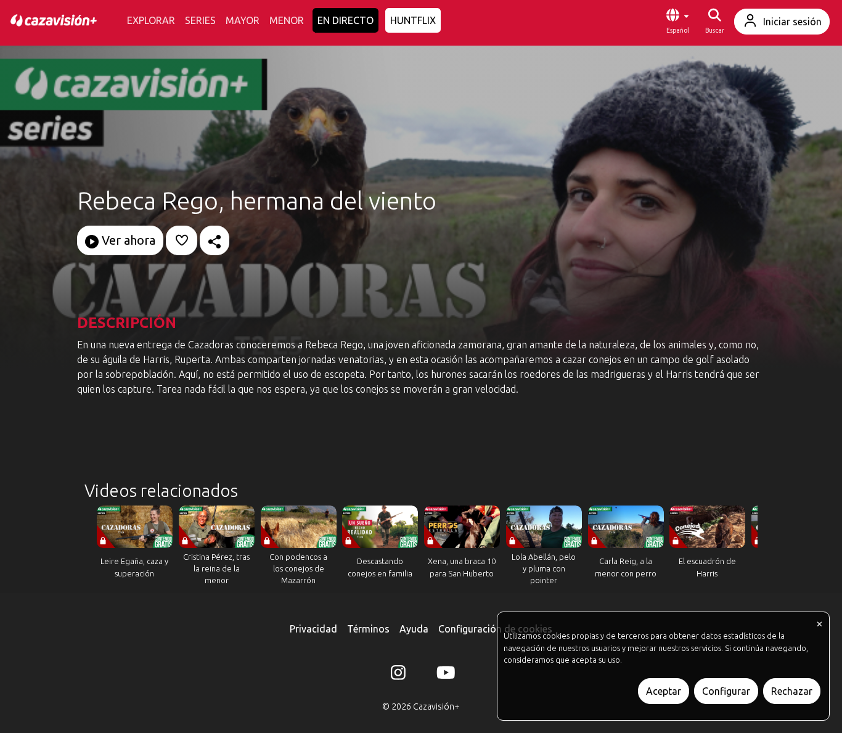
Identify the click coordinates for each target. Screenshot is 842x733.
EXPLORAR (151, 20)
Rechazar (791, 691)
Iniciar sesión (792, 21)
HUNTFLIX (413, 20)
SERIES (200, 20)
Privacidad (313, 628)
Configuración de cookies (495, 628)
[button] (677, 21)
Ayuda (413, 628)
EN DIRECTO (345, 20)
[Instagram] (398, 675)
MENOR (286, 20)
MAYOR (243, 20)
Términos (368, 628)
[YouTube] (444, 675)
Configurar (726, 691)
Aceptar (663, 691)
